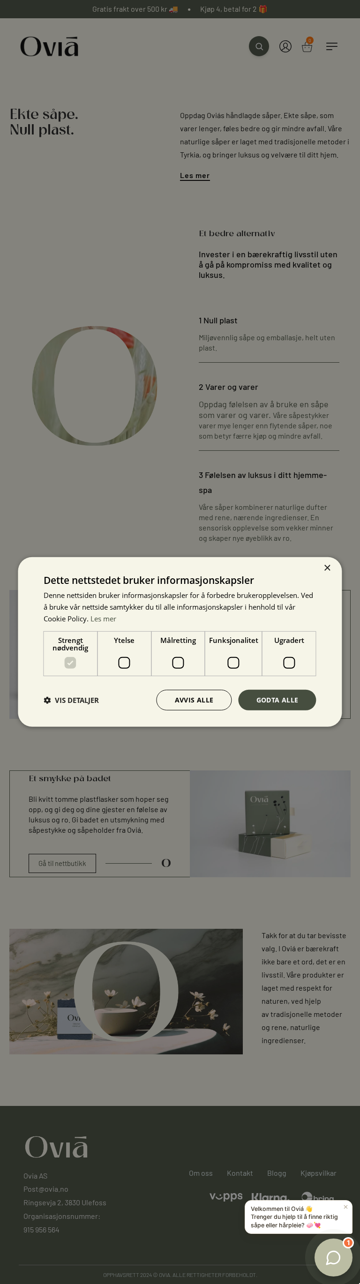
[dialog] (180, 642)
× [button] (326, 568)
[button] (71, 700)
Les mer (103, 618)
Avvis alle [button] (194, 699)
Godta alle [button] (277, 699)
